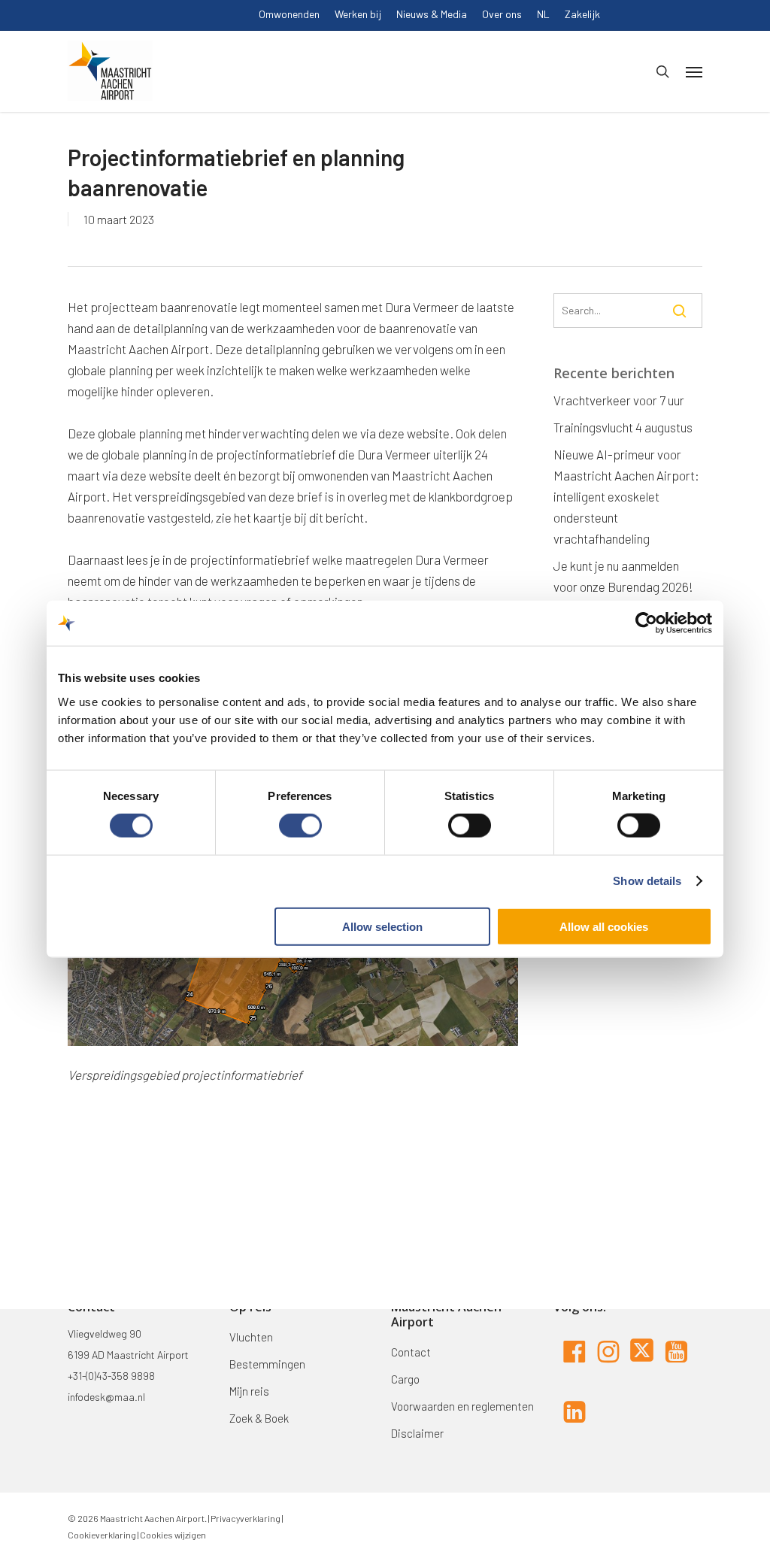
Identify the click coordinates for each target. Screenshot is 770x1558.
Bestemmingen (267, 1364)
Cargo (405, 1379)
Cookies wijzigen (173, 1534)
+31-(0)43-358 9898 (111, 1375)
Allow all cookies (603, 926)
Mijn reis (249, 1391)
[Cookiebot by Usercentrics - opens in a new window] (646, 623)
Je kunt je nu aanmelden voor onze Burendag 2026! (623, 576)
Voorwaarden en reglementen (462, 1406)
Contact (411, 1352)
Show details (647, 880)
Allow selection (382, 926)
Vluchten (251, 1337)
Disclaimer (417, 1433)
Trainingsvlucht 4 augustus (623, 427)
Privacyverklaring (244, 1518)
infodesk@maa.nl (106, 1396)
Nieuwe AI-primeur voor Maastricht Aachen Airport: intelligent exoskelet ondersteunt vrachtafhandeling (626, 496)
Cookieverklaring (102, 1534)
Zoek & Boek (259, 1418)
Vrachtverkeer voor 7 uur (618, 400)
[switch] (300, 826)
